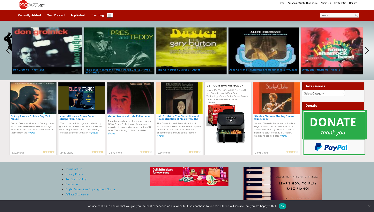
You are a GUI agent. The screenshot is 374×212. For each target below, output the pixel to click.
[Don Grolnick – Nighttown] (47, 50)
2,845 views (164, 152)
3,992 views (18, 152)
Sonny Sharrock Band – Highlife (321, 69)
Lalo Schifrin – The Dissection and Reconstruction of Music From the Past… (178, 119)
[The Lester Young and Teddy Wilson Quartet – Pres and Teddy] (119, 50)
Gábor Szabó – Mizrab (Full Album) (129, 116)
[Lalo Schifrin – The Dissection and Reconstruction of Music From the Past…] (179, 97)
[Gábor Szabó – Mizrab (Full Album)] (130, 97)
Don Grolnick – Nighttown (29, 69)
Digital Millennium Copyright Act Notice (90, 189)
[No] (369, 206)
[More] (31, 132)
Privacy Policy (74, 174)
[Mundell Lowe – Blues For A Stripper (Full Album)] (81, 97)
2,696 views (261, 152)
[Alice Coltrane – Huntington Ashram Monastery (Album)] (263, 50)
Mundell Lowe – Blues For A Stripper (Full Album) (76, 117)
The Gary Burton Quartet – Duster (178, 69)
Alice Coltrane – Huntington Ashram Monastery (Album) (263, 69)
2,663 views (66, 152)
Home (281, 3)
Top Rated (78, 15)
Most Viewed (56, 15)
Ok (282, 206)
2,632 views (115, 152)
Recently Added (29, 15)
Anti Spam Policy (76, 179)
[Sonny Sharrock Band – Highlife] (336, 50)
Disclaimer (72, 184)
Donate (353, 3)
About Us (326, 3)
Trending (97, 15)
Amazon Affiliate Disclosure (303, 3)
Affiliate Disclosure (76, 194)
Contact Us (340, 3)
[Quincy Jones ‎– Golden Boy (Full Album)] (33, 97)
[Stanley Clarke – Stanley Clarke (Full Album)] (276, 97)
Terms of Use (73, 169)
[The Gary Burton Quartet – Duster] (191, 50)
